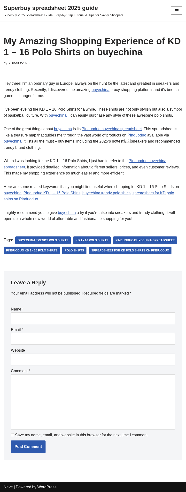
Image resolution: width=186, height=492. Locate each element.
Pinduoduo (136, 135)
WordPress (46, 487)
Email (17, 330)
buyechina (100, 90)
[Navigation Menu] (176, 11)
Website (18, 350)
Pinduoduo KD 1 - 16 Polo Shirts (31, 250)
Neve (8, 487)
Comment (20, 371)
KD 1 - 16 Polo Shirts (92, 240)
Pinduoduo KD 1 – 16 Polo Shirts (51, 193)
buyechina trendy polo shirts (106, 193)
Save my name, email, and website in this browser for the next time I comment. (81, 435)
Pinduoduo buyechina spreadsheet (112, 129)
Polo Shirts (74, 250)
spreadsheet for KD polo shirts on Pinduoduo (130, 250)
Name (17, 309)
